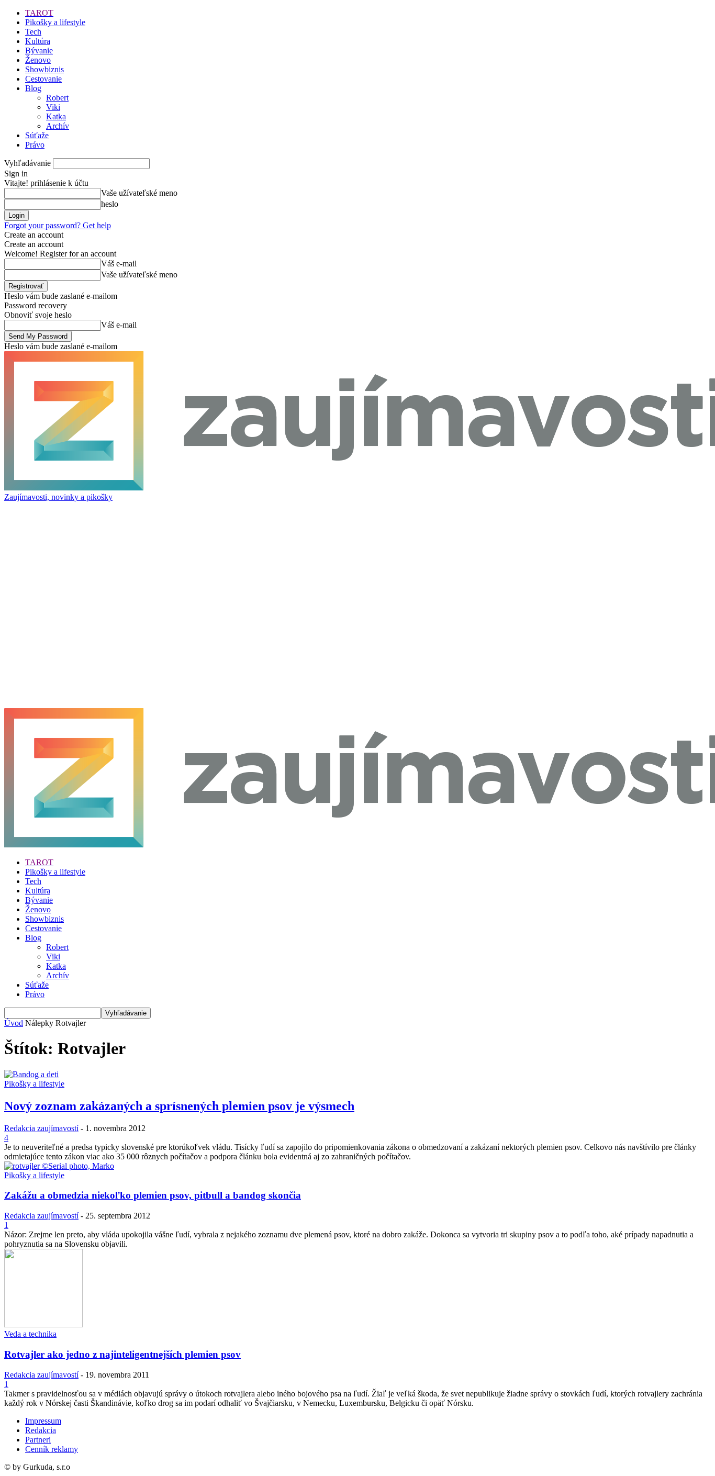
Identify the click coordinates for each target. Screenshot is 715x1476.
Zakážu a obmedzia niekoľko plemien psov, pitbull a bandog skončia (152, 1195)
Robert (57, 97)
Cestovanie (43, 78)
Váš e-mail (119, 263)
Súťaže (37, 135)
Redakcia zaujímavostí (41, 1128)
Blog (33, 88)
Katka (56, 116)
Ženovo (38, 59)
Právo (34, 144)
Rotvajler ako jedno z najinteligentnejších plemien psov (122, 1354)
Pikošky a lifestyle (55, 22)
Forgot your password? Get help (57, 225)
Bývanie (39, 50)
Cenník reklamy (51, 1449)
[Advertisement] (194, 525)
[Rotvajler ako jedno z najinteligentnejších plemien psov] (43, 1324)
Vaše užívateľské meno (139, 192)
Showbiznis (44, 69)
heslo (109, 203)
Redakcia (40, 1430)
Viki (53, 107)
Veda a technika (30, 1333)
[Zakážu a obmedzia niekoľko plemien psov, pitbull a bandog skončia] (59, 1165)
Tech (33, 31)
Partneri (38, 1439)
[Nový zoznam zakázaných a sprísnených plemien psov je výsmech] (31, 1074)
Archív (57, 125)
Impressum (43, 1420)
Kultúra (37, 41)
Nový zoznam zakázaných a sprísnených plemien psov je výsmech (179, 1106)
